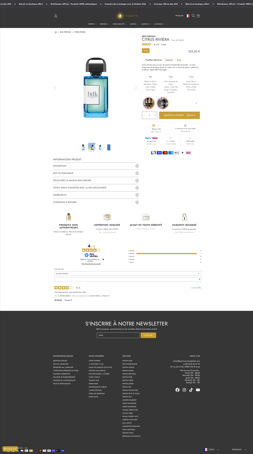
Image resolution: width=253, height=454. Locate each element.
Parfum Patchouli (129, 374)
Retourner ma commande (63, 367)
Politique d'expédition (61, 374)
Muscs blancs (191, 81)
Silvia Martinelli (128, 429)
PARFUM (91, 24)
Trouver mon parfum (97, 370)
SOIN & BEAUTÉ (119, 24)
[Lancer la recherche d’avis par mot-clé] (199, 279)
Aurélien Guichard (129, 420)
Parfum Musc (127, 361)
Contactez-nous (95, 390)
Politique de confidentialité (64, 380)
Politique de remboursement (64, 377)
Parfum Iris (126, 387)
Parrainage (93, 383)
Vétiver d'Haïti (191, 87)
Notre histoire (94, 361)
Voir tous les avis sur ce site (91, 264)
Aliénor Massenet (129, 400)
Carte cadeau (94, 377)
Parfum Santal (128, 370)
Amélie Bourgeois (129, 406)
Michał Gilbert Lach (130, 416)
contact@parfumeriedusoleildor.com (186, 361)
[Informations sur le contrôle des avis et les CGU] (103, 259)
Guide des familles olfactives (100, 367)
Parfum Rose (127, 377)
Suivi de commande (60, 364)
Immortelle (171, 92)
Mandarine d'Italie (150, 84)
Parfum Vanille (128, 367)
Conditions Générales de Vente (65, 370)
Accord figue (150, 89)
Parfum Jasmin (127, 383)
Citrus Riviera (80, 32)
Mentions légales (60, 361)
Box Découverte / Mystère (99, 374)
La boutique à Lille (96, 364)
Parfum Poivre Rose (130, 390)
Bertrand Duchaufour (131, 436)
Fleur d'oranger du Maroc (171, 82)
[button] (194, 15)
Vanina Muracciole (130, 410)
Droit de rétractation (61, 383)
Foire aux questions (97, 393)
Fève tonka (191, 89)
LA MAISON (158, 24)
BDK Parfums (65, 32)
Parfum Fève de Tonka (131, 393)
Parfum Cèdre (127, 380)
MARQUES (104, 24)
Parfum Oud (127, 397)
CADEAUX (145, 24)
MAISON (133, 24)
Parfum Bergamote (129, 364)
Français (179, 15)
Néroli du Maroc (150, 81)
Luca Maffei (127, 423)
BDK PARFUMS (148, 36)
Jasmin (167, 87)
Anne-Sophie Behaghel (131, 426)
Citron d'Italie (150, 87)
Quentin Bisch (127, 433)
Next (136, 88)
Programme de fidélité (97, 387)
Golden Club (94, 380)
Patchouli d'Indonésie (191, 84)
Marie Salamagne (129, 403)
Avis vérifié (197, 288)
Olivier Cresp (127, 413)
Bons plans (93, 397)
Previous (56, 88)
